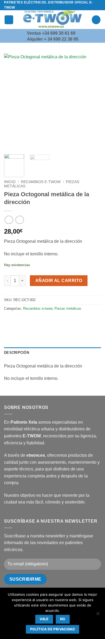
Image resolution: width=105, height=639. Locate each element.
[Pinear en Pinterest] (47, 320)
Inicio (10, 182)
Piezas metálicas (67, 308)
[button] (9, 19)
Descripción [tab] (16, 353)
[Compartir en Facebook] (18, 320)
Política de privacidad (52, 629)
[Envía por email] (38, 320)
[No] (97, 615)
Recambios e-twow (41, 182)
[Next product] (9, 220)
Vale (44, 619)
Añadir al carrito (58, 280)
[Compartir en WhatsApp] (9, 320)
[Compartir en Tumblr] (57, 320)
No (62, 619)
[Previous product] (19, 220)
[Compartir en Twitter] (28, 320)
